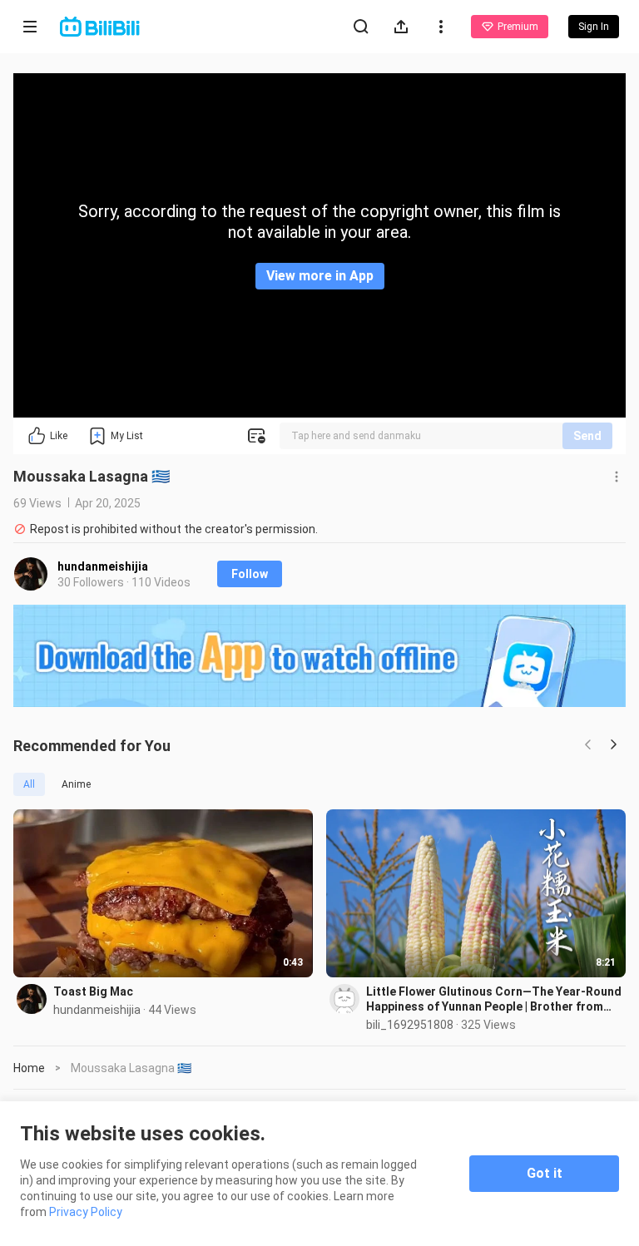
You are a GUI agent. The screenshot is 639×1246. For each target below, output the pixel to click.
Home (29, 1068)
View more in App (320, 276)
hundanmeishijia (102, 566)
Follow (249, 574)
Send (587, 436)
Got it (544, 1173)
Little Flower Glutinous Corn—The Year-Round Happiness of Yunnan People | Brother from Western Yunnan (494, 999)
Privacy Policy (85, 1212)
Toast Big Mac (93, 991)
